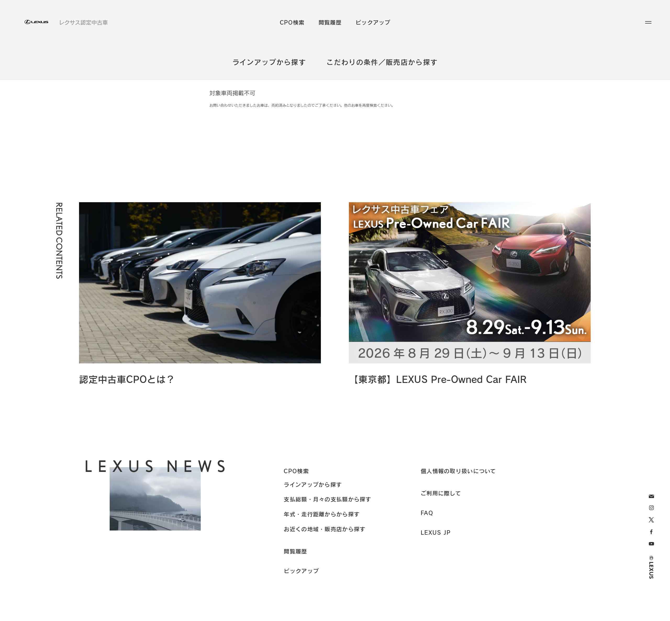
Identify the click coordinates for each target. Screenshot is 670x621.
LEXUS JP (436, 532)
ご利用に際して (441, 493)
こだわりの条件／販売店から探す (382, 62)
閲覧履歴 (330, 22)
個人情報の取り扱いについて (458, 470)
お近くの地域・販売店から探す (324, 529)
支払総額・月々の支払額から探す (327, 499)
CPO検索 (292, 22)
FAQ (427, 512)
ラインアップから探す (269, 62)
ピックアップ (372, 22)
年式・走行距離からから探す (322, 514)
